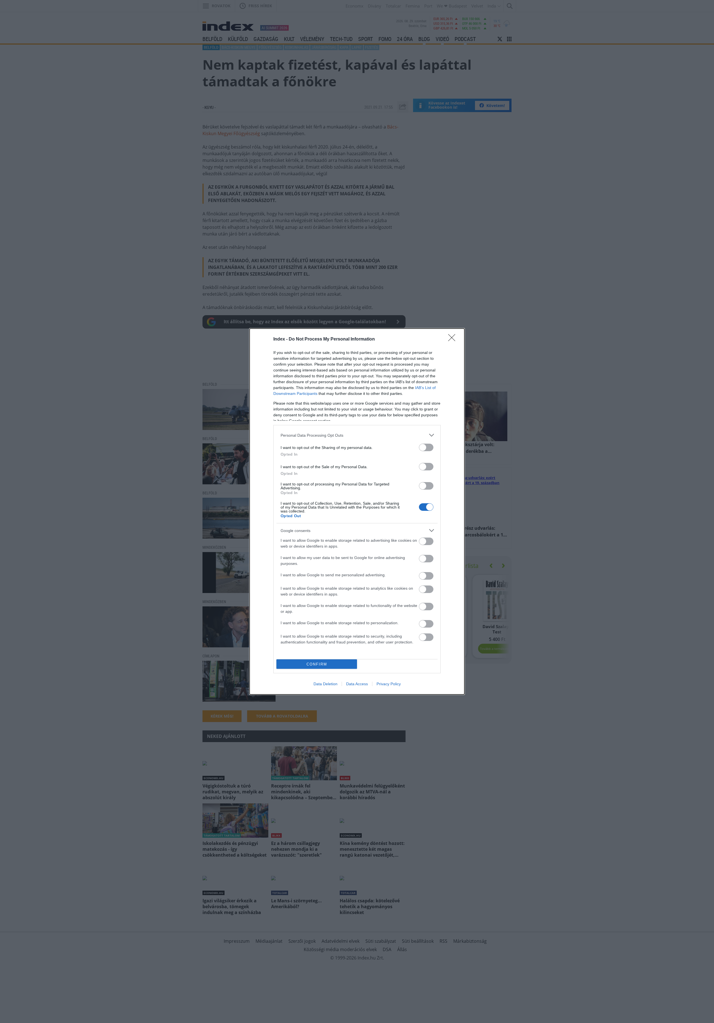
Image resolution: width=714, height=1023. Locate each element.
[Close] (453, 339)
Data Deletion (325, 684)
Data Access (357, 684)
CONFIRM (317, 664)
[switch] (426, 447)
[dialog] (357, 511)
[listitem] (357, 435)
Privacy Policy (389, 684)
